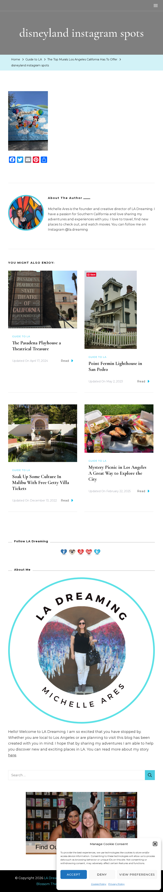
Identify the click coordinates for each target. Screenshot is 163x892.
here (12, 755)
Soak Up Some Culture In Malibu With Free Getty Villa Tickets (40, 482)
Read (65, 361)
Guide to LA (33, 59)
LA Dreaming (54, 878)
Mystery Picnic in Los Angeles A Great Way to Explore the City (117, 473)
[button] (155, 844)
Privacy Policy (116, 883)
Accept (74, 874)
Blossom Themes (49, 884)
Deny (102, 874)
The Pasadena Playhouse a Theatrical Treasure (36, 346)
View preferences (137, 874)
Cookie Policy (98, 883)
